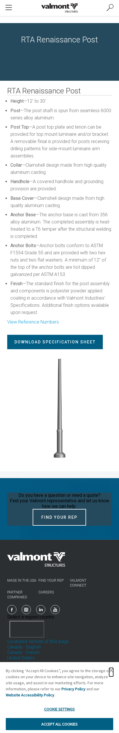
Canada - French (23, 652)
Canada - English (24, 647)
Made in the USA (21, 580)
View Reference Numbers (33, 322)
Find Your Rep (59, 517)
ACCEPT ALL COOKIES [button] (59, 724)
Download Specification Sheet (55, 342)
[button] (111, 672)
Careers (46, 592)
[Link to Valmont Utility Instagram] (26, 609)
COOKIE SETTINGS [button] (59, 709)
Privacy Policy (73, 688)
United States (21, 658)
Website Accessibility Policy (30, 695)
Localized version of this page (38, 641)
